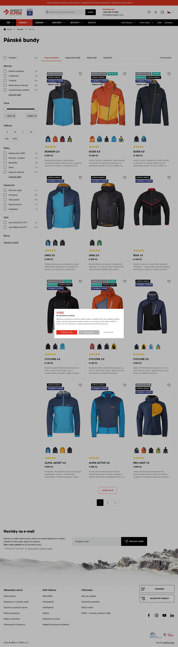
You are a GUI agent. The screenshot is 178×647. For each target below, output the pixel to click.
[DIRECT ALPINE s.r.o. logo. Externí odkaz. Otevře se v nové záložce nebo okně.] (60, 312)
